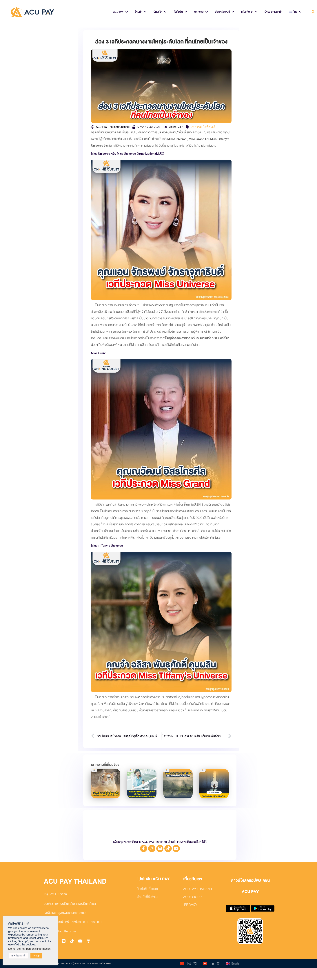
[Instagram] (151, 848)
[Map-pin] (88, 941)
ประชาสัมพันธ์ (222, 12)
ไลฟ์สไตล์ (209, 127)
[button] (313, 12)
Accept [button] (36, 955)
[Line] (160, 848)
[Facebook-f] (143, 848)
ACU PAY (118, 12)
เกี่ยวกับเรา (247, 12)
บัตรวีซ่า (158, 12)
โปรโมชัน (178, 12)
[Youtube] (176, 848)
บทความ (199, 12)
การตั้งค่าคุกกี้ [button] (18, 955)
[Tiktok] (168, 848)
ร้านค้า (138, 12)
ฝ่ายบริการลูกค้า (273, 12)
